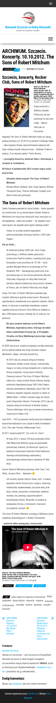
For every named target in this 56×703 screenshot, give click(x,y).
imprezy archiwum (24, 586)
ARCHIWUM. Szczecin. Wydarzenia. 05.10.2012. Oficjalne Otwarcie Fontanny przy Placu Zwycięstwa (43, 628)
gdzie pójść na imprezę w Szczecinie (28, 597)
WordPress (33, 693)
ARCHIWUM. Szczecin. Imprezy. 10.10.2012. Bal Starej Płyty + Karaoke (11, 626)
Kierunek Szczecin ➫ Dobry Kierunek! (28, 27)
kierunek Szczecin (35, 69)
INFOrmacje (40, 586)
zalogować (17, 683)
